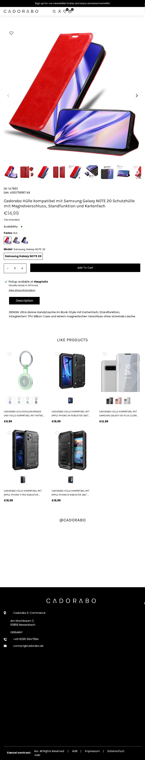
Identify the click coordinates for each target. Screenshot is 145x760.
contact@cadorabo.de (28, 646)
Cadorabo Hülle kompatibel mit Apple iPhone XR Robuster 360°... (70, 413)
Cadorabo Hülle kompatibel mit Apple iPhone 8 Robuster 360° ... (70, 492)
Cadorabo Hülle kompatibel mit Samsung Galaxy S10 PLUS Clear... (118, 413)
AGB (74, 751)
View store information (22, 290)
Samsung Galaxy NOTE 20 (23, 256)
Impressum (92, 751)
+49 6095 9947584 (26, 639)
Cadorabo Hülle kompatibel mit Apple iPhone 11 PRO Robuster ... (23, 492)
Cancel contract (19, 753)
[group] (25, 371)
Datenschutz (115, 751)
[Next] (136, 95)
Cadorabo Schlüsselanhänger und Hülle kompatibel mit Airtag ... (24, 413)
